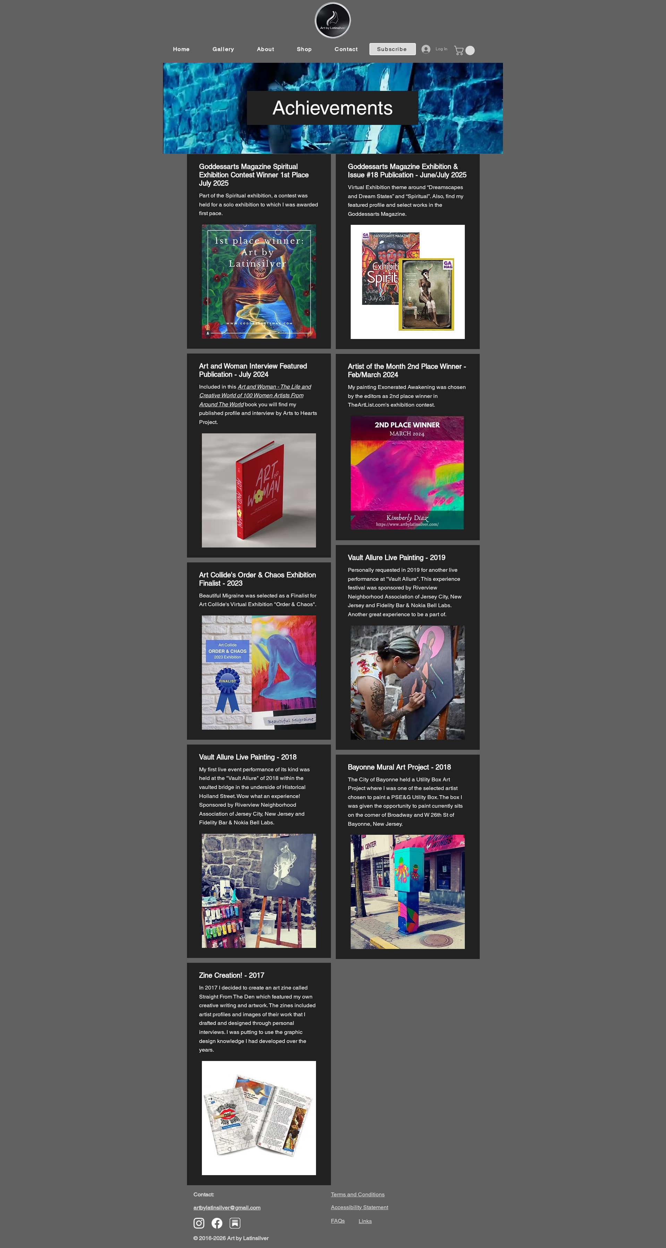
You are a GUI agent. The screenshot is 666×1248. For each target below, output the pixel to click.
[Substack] (235, 1223)
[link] (465, 50)
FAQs (338, 1220)
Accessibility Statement (359, 1207)
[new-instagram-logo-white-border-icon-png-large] (199, 1223)
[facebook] (217, 1223)
